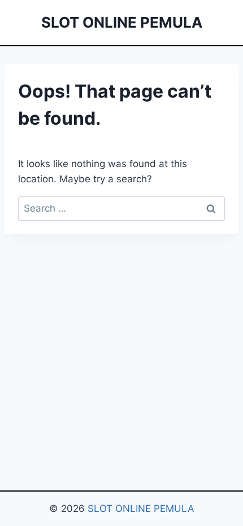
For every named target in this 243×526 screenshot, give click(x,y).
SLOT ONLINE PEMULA (141, 508)
